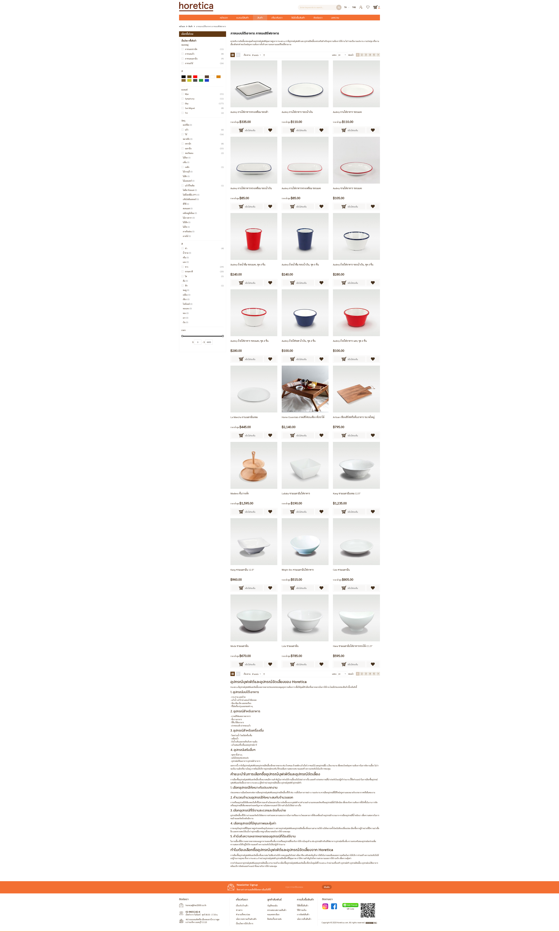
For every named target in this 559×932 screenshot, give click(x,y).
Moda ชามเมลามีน (239, 645)
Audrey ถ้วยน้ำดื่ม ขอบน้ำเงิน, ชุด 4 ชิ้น (300, 264)
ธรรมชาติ (204, 271)
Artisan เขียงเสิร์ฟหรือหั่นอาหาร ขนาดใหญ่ (354, 417)
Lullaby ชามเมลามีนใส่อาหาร (296, 493)
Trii (204, 112)
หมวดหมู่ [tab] (184, 45)
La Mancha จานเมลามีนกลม (244, 417)
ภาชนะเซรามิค (204, 49)
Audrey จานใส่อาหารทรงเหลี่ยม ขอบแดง (301, 188)
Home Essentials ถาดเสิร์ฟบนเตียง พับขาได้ (303, 417)
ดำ (204, 248)
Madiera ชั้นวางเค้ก (239, 493)
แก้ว (204, 129)
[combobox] (320, 7)
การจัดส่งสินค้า (303, 914)
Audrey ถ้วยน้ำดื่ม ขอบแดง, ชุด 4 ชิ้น (247, 264)
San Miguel (204, 108)
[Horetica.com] (196, 10)
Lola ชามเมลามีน (290, 645)
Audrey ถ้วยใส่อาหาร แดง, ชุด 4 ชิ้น (350, 340)
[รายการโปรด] (368, 6)
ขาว (204, 266)
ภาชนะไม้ (204, 63)
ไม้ (204, 134)
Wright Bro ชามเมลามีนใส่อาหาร (298, 569)
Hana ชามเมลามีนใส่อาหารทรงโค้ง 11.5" (352, 645)
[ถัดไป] (378, 55)
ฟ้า (204, 285)
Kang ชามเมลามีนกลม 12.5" (346, 493)
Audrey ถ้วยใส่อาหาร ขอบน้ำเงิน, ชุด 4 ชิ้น (353, 264)
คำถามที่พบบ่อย (243, 914)
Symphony (204, 98)
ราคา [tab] (183, 330)
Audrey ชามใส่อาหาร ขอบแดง (347, 188)
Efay (204, 103)
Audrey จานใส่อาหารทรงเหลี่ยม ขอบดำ (249, 111)
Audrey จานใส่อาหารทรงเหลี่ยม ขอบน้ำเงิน (251, 188)
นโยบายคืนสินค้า (304, 919)
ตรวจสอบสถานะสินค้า (276, 910)
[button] (270, 130)
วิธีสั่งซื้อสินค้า (302, 905)
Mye (204, 93)
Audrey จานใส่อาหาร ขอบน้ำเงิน (297, 111)
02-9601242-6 (193, 911)
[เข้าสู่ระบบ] (361, 6)
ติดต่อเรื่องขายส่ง (274, 919)
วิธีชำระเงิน (301, 910)
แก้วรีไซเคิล (204, 185)
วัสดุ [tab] (183, 121)
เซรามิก (204, 143)
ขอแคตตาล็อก (273, 914)
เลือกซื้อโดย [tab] (187, 34)
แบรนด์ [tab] (184, 90)
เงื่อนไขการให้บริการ (244, 923)
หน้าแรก (182, 26)
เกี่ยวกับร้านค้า (242, 905)
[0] (375, 7)
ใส (204, 276)
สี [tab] (182, 71)
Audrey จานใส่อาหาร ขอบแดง (347, 111)
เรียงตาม (247, 55)
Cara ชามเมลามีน (341, 569)
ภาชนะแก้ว (204, 53)
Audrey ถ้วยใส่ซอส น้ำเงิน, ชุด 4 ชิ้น (299, 340)
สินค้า (191, 26)
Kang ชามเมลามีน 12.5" (242, 569)
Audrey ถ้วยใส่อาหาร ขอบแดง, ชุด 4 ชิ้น (249, 340)
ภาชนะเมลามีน (204, 58)
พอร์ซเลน (204, 153)
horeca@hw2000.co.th (196, 905)
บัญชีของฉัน (272, 905)
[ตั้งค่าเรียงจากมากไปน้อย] (264, 55)
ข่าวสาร (239, 910)
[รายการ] (238, 55)
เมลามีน (204, 148)
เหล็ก (204, 167)
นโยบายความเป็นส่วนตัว (246, 919)
